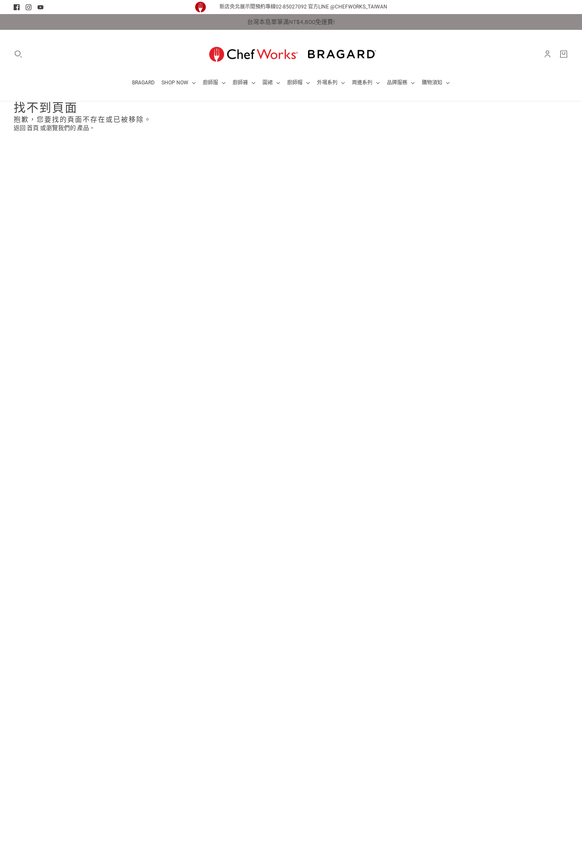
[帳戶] (547, 54)
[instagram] (28, 7)
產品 (83, 128)
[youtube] (40, 7)
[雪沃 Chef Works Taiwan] (253, 54)
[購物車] (563, 54)
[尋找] (18, 54)
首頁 (33, 128)
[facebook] (16, 7)
